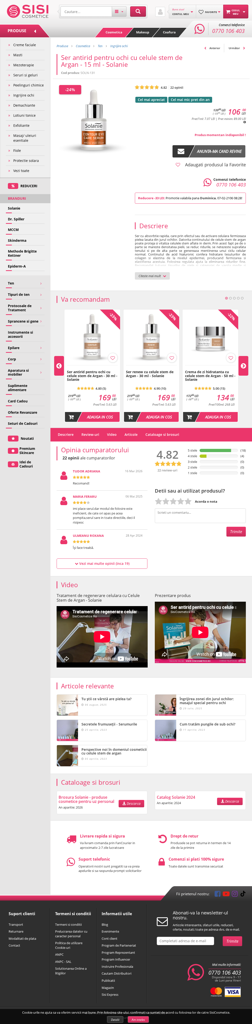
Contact (14, 945)
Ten (11, 283)
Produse (62, 46)
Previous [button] (59, 366)
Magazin (108, 987)
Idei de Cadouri (26, 464)
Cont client (109, 938)
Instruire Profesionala (117, 966)
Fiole (17, 150)
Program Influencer (116, 959)
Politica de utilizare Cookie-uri (68, 945)
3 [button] (234, 298)
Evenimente (110, 931)
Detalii (115, 1020)
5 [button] (242, 298)
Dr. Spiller (16, 219)
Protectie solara (26, 160)
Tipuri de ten (19, 294)
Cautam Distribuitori (116, 973)
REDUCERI (28, 186)
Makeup (142, 32)
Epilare (13, 347)
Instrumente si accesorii (20, 334)
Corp (12, 359)
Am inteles (138, 1020)
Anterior (214, 48)
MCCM (13, 229)
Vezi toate (21, 170)
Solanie (14, 208)
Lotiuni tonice (24, 115)
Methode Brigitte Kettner (22, 253)
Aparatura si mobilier (18, 372)
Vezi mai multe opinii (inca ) (103, 563)
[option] (92, 366)
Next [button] (243, 366)
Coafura (169, 32)
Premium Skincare (27, 450)
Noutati (27, 438)
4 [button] (238, 298)
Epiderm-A (17, 266)
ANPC (59, 954)
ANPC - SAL (63, 961)
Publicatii (108, 980)
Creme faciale (24, 45)
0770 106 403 (224, 972)
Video (112, 434)
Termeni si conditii (68, 924)
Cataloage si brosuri (162, 434)
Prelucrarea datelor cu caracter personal (71, 933)
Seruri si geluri (25, 75)
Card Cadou (18, 401)
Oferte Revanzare (22, 412)
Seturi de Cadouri (22, 423)
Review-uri (90, 434)
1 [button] (226, 298)
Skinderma (17, 240)
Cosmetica (114, 32)
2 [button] (230, 298)
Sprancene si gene (23, 321)
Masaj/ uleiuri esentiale (24, 138)
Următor (235, 48)
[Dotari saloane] (27, 11)
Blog (105, 924)
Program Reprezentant (118, 952)
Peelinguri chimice (28, 85)
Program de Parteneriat (119, 945)
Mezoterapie (23, 65)
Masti (17, 55)
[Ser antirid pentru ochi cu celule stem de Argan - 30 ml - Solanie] (92, 368)
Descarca (133, 803)
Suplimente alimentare (17, 387)
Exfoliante (21, 125)
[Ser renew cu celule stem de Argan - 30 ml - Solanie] (151, 368)
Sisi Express (110, 994)
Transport (16, 924)
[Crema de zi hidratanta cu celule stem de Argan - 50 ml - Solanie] (210, 368)
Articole (131, 434)
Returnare (16, 931)
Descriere (66, 434)
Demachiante (24, 105)
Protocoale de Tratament (20, 307)
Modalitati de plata (22, 938)
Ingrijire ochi (23, 95)
